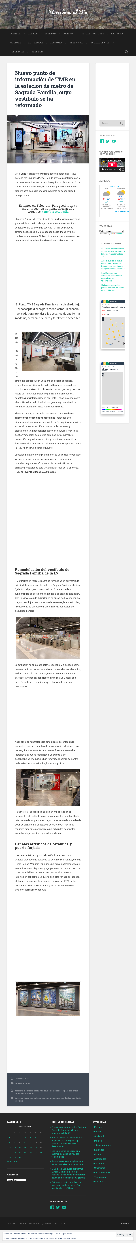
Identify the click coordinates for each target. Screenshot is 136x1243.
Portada (15, 34)
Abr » (16, 1161)
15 (9, 1147)
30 (14, 1157)
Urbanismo (76, 43)
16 (14, 1147)
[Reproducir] (103, 169)
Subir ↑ (125, 1223)
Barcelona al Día (68, 12)
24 (20, 1152)
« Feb (9, 1161)
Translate (119, 233)
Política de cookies (69, 1238)
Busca (126, 51)
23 (14, 1152)
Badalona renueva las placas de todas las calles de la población (112, 288)
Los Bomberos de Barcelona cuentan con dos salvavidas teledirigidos (111, 277)
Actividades (35, 43)
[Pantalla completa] (123, 169)
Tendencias (17, 52)
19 (30, 1147)
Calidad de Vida (100, 43)
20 (35, 1147)
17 (20, 1147)
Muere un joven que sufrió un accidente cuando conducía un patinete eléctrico (47, 1099)
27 (35, 1152)
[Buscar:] (112, 123)
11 (25, 1143)
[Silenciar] (120, 169)
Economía (56, 43)
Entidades (117, 34)
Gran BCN (37, 52)
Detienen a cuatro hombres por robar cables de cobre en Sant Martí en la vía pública (67, 1185)
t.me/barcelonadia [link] (55, 211)
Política (68, 34)
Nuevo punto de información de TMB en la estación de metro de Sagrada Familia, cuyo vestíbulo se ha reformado (45, 89)
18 (25, 1147)
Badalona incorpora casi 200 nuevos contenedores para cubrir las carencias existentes (46, 1092)
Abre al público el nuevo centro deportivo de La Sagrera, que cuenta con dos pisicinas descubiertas (113, 265)
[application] (112, 165)
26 (30, 1152)
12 (30, 1143)
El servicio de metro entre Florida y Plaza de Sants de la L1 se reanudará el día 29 (113, 253)
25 (25, 1152)
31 (20, 1157)
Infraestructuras (92, 34)
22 (9, 1152)
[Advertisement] (48, 267)
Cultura (15, 43)
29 (9, 1157)
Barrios (33, 34)
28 (41, 1152)
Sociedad (50, 34)
